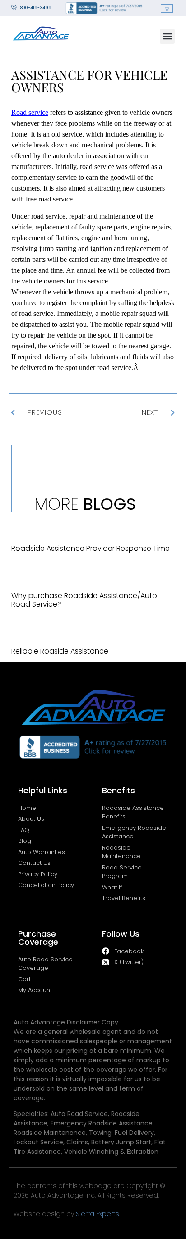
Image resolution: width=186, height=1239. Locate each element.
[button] (167, 36)
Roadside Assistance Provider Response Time (90, 548)
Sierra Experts (97, 1213)
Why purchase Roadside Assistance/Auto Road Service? (84, 599)
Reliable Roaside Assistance (59, 651)
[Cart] (167, 8)
